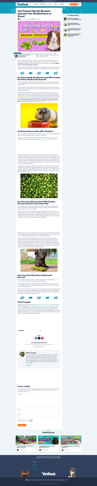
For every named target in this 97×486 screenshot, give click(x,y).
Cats (50, 4)
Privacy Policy (35, 467)
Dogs (56, 4)
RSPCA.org (24, 95)
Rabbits (62, 4)
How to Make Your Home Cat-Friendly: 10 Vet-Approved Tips (74, 29)
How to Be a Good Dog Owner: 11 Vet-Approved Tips (74, 19)
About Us (44, 4)
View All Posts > (29, 365)
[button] (36, 338)
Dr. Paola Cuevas (22, 56)
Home (37, 4)
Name (19, 409)
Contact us (34, 464)
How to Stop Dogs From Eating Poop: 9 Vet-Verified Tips (74, 24)
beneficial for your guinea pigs (44, 304)
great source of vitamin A (45, 139)
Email (19, 414)
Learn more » (41, 57)
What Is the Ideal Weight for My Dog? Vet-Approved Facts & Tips (74, 35)
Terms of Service (35, 469)
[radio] (35, 347)
